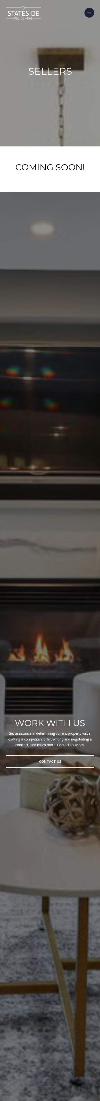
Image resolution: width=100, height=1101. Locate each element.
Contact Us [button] (50, 761)
